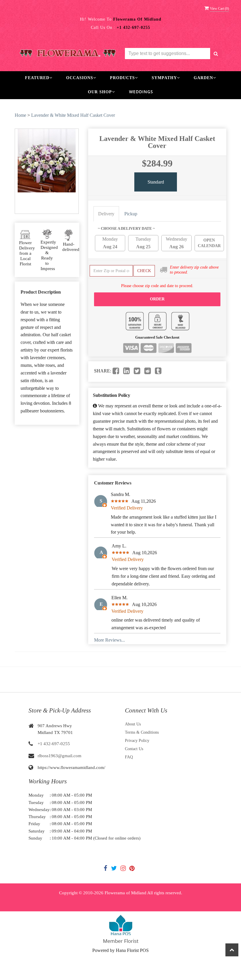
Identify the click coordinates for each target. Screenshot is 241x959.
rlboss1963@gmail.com (59, 755)
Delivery (106, 213)
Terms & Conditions (142, 732)
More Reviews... (109, 639)
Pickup (130, 213)
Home (20, 115)
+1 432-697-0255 (54, 743)
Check (144, 271)
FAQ (129, 757)
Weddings (141, 91)
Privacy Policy (137, 740)
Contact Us (134, 749)
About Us (133, 724)
